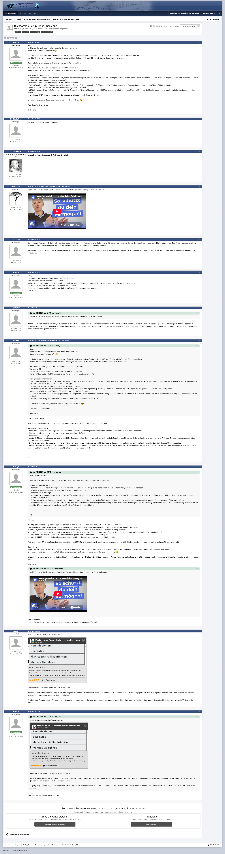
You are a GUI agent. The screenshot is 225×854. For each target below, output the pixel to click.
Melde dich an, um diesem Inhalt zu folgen (165, 26)
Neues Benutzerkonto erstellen (55, 824)
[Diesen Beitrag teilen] (199, 42)
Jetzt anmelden (151, 824)
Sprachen (6, 850)
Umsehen (11, 13)
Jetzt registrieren (209, 13)
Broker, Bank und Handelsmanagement (53, 29)
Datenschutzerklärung (20, 850)
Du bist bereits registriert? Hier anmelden (184, 13)
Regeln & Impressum (29, 13)
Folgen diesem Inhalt (188, 26)
